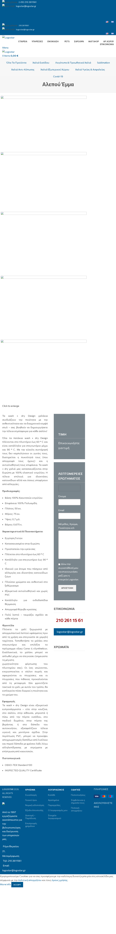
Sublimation (103, 62)
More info (5, 884)
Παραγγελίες (54, 805)
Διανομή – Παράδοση (30, 816)
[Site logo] (8, 37)
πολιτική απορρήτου (29, 880)
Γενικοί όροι (31, 800)
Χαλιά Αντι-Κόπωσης (22, 69)
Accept (17, 885)
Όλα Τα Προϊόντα (16, 62)
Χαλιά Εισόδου (40, 62)
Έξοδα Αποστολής (34, 810)
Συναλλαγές (31, 795)
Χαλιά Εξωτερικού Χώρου (54, 69)
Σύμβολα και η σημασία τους (78, 801)
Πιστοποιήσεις (78, 795)
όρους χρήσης (60, 880)
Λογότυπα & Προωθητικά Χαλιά (73, 62)
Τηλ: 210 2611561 (12, 860)
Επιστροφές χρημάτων (31, 824)
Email (61, 510)
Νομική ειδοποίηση (34, 805)
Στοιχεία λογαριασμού (54, 816)
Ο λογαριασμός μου (58, 810)
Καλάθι (51, 795)
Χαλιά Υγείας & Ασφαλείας (90, 69)
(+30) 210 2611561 (28, 2)
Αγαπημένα (53, 800)
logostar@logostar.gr (26, 6)
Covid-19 (58, 76)
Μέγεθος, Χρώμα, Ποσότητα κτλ (68, 526)
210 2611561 (24, 25)
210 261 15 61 (69, 620)
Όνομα (62, 496)
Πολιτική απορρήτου (76, 809)
